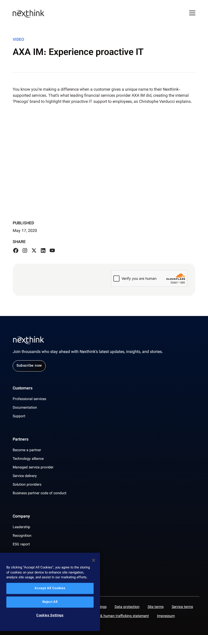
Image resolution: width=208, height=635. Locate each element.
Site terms (156, 607)
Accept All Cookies (49, 588)
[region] (50, 592)
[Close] (93, 560)
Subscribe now (29, 366)
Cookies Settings (50, 615)
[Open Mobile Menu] (192, 14)
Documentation (25, 407)
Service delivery (25, 476)
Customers (22, 389)
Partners (20, 440)
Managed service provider (33, 467)
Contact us (22, 568)
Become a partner (27, 450)
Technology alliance (28, 459)
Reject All (50, 602)
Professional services (29, 399)
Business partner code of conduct (39, 493)
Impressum (166, 616)
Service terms (182, 607)
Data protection (127, 607)
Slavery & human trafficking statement (118, 616)
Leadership (21, 527)
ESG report (21, 544)
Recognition (22, 536)
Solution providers (27, 484)
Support (19, 416)
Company (21, 517)
